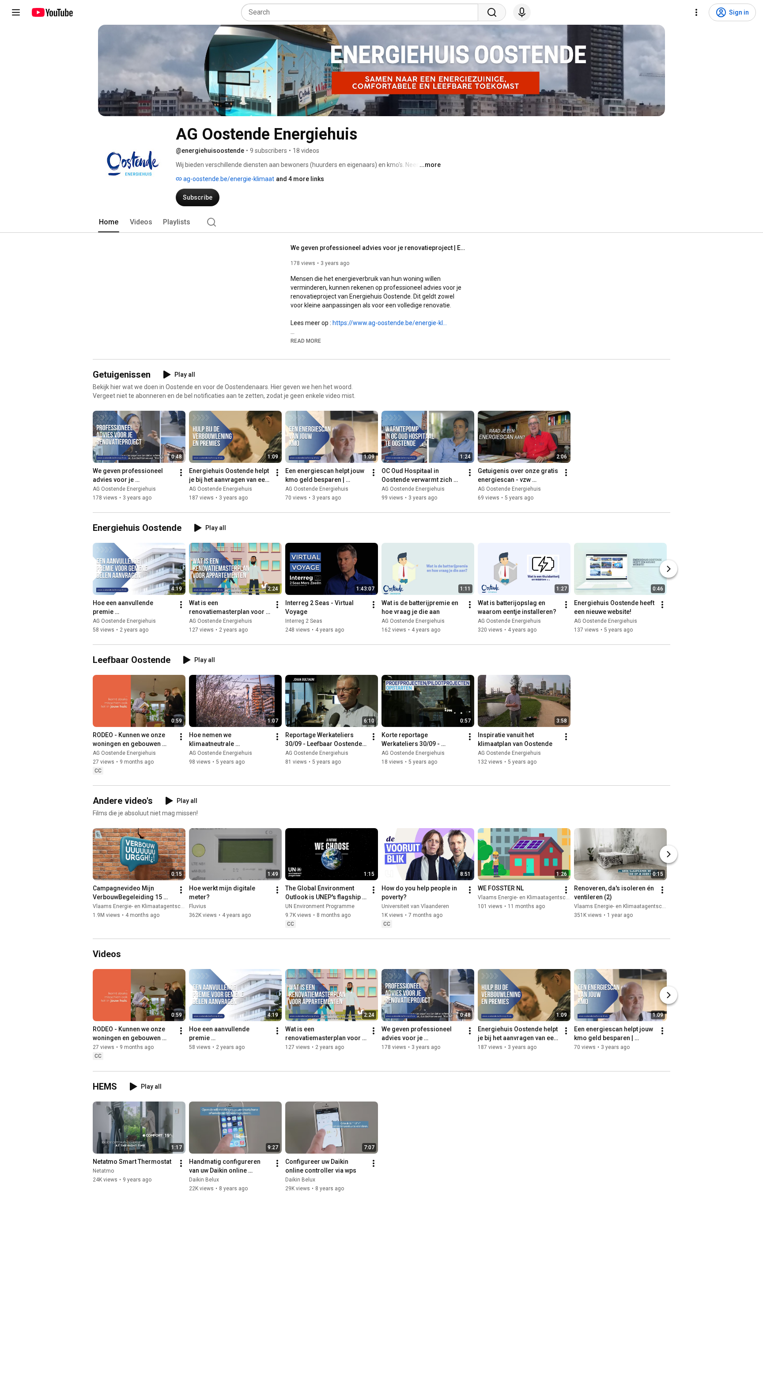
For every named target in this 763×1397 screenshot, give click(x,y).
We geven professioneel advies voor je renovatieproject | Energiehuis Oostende (379, 247)
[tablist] (381, 222)
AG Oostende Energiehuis (124, 489)
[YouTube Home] (52, 12)
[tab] (108, 222)
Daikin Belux (204, 1180)
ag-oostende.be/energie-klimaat (228, 178)
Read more (306, 341)
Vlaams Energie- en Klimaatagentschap (141, 906)
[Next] (668, 569)
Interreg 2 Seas (303, 621)
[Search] (492, 12)
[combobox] (362, 12)
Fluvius (197, 906)
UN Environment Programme (320, 906)
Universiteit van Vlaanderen (415, 906)
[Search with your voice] (522, 12)
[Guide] (16, 12)
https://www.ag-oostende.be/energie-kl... (389, 322)
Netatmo (103, 1171)
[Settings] (696, 12)
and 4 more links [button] (300, 178)
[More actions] (181, 472)
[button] (306, 340)
